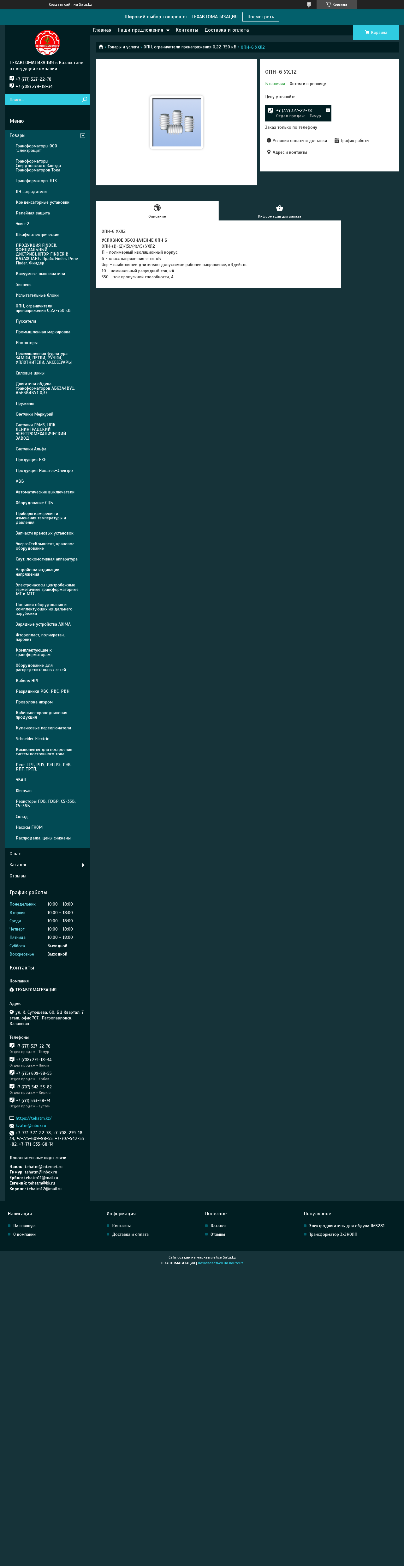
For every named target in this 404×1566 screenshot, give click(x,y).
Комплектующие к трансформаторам (34, 652)
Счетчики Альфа (31, 449)
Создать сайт (60, 4)
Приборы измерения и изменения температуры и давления (41, 518)
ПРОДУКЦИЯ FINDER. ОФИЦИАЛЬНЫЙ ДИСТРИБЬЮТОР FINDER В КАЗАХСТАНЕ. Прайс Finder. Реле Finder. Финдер (47, 254)
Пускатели (26, 321)
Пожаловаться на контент (220, 1263)
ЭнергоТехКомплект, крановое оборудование (45, 546)
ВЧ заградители (31, 191)
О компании (24, 1234)
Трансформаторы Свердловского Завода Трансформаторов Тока (38, 165)
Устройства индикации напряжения (37, 572)
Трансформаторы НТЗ (36, 180)
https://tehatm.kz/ (34, 1118)
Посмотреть (260, 17)
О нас (15, 854)
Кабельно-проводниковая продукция (41, 715)
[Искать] (84, 99)
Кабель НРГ (27, 680)
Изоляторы (27, 342)
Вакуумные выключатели (40, 273)
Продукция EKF (31, 459)
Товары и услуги (123, 47)
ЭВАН (21, 780)
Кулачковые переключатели (43, 728)
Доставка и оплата (227, 30)
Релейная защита (33, 213)
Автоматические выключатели (45, 492)
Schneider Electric (32, 738)
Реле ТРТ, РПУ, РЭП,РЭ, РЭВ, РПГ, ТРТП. (44, 767)
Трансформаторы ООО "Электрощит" (36, 148)
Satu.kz (229, 1257)
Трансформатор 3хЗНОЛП (333, 1234)
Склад (22, 816)
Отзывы (18, 876)
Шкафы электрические (37, 234)
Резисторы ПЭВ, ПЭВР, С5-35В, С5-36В (46, 803)
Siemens (24, 284)
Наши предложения (140, 30)
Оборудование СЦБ (34, 502)
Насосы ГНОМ (29, 827)
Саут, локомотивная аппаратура (47, 559)
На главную (24, 1226)
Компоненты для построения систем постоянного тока (44, 752)
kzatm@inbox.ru (31, 1125)
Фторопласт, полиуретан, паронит (40, 637)
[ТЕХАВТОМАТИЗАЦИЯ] (47, 42)
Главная (102, 30)
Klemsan (24, 790)
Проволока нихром (34, 702)
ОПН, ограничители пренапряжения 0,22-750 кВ (190, 47)
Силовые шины (30, 373)
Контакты (187, 30)
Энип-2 (22, 223)
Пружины (25, 403)
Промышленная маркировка (43, 332)
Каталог (18, 865)
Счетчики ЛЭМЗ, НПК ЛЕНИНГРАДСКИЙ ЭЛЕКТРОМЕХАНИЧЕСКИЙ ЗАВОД (41, 431)
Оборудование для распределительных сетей (41, 667)
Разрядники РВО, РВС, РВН (42, 691)
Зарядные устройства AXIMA (43, 624)
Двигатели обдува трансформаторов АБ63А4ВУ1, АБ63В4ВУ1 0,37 (45, 388)
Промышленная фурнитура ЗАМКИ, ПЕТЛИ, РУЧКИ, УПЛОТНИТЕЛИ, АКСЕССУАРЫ (44, 358)
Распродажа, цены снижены (43, 838)
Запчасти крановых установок (45, 533)
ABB (20, 481)
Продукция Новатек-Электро (44, 470)
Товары (17, 135)
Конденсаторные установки (42, 202)
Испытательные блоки (37, 295)
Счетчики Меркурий (34, 414)
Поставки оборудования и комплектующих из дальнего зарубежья (44, 609)
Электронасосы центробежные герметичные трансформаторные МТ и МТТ (47, 589)
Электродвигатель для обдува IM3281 (347, 1226)
